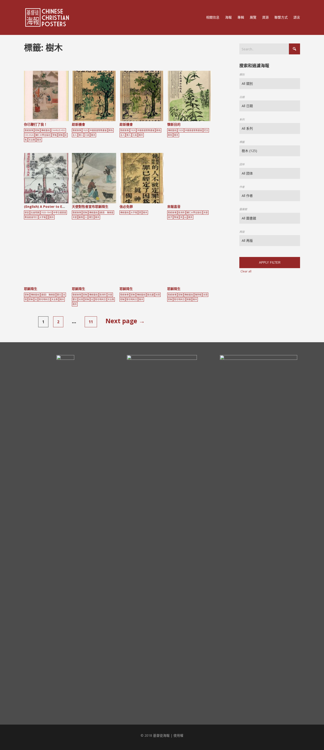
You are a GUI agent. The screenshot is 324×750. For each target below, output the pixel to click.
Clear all (246, 271)
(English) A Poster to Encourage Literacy (58, 206)
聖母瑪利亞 (44, 299)
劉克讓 (150, 294)
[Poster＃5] (51, 98)
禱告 (91, 217)
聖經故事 (29, 130)
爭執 (54, 135)
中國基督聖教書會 (98, 130)
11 (91, 321)
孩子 (170, 217)
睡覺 (189, 299)
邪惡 (27, 212)
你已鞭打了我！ (35, 124)
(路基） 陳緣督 (106, 212)
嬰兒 (59, 294)
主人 (75, 135)
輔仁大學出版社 (43, 135)
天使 (75, 217)
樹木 (39, 139)
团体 (242, 164)
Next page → (125, 321)
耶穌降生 (30, 288)
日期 (242, 97)
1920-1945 (46, 212)
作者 (242, 187)
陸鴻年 (181, 212)
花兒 (206, 130)
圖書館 (243, 209)
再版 (242, 231)
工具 (87, 135)
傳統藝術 (45, 130)
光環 (81, 299)
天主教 (32, 139)
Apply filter (269, 262)
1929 (85, 130)
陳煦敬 (198, 294)
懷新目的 (174, 124)
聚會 (176, 217)
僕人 (81, 135)
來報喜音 (174, 206)
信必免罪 (126, 206)
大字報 (42, 217)
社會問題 (35, 212)
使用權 (178, 735)
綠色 (111, 130)
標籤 (242, 142)
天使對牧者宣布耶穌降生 (90, 206)
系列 (242, 119)
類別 (242, 74)
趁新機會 (78, 124)
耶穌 (37, 130)
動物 (81, 217)
